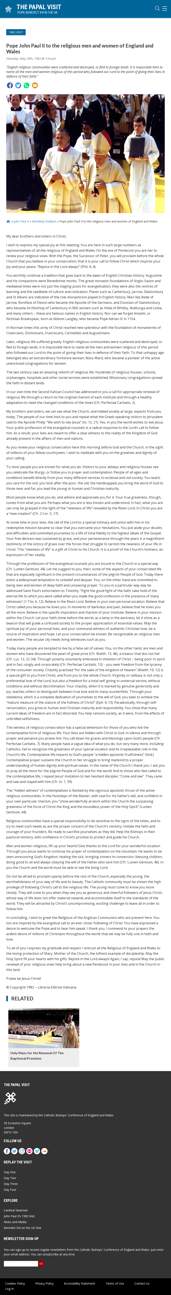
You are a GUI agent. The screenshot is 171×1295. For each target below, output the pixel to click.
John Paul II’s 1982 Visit (19, 1216)
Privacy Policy (44, 1283)
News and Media (15, 1222)
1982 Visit (16, 32)
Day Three (11, 1184)
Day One (10, 1172)
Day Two (10, 1178)
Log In (9, 1289)
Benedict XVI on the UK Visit (22, 1228)
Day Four (10, 1190)
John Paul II (21, 221)
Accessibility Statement (79, 1283)
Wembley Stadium (44, 221)
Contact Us (142, 1283)
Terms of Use (115, 1283)
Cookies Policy (15, 1283)
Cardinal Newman (16, 1210)
